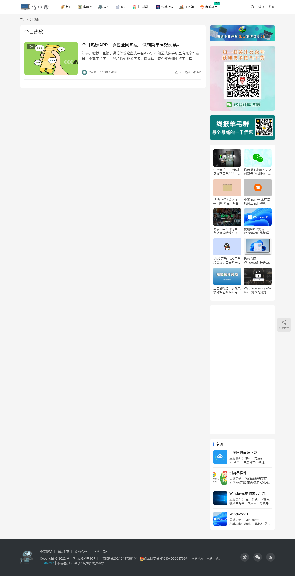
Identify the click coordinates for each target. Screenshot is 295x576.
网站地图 (198, 558)
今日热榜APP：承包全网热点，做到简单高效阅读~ (131, 45)
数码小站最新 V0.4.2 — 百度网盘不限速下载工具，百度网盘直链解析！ (250, 462)
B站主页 (63, 551)
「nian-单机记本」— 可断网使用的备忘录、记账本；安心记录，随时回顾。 (227, 201)
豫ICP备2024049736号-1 (120, 558)
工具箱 (189, 7)
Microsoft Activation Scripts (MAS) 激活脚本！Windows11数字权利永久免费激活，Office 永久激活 (250, 525)
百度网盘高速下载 (243, 452)
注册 (272, 7)
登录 (261, 7)
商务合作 (81, 551)
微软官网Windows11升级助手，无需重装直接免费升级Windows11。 (257, 260)
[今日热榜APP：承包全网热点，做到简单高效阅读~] (51, 58)
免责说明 (46, 551)
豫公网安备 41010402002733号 (167, 558)
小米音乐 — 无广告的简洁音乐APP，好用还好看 (257, 201)
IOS (123, 7)
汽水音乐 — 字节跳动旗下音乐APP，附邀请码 (226, 172)
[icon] (244, 557)
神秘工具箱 (100, 551)
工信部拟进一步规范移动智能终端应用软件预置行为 (227, 290)
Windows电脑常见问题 (247, 493)
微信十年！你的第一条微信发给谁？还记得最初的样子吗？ (227, 231)
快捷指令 (167, 7)
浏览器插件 (238, 473)
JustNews (47, 563)
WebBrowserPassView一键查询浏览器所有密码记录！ (257, 290)
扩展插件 (144, 7)
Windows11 (238, 514)
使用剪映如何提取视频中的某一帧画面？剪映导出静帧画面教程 (250, 503)
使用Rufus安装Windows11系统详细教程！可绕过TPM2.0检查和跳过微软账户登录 (257, 231)
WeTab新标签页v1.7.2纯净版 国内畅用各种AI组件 (250, 482)
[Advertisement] (242, 369)
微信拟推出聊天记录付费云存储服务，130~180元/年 (257, 172)
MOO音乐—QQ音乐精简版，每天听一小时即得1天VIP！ (227, 260)
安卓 (107, 7)
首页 (69, 7)
